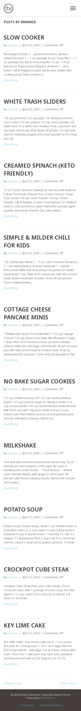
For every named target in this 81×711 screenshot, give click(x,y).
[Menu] (73, 8)
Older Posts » (68, 683)
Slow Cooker (24, 37)
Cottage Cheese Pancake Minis (27, 313)
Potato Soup (23, 509)
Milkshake (20, 445)
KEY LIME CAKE (24, 625)
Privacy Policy (27, 705)
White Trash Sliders (35, 101)
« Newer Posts (13, 683)
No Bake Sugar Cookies (39, 381)
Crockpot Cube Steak (36, 569)
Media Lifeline (47, 698)
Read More (11, 80)
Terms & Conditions (50, 705)
